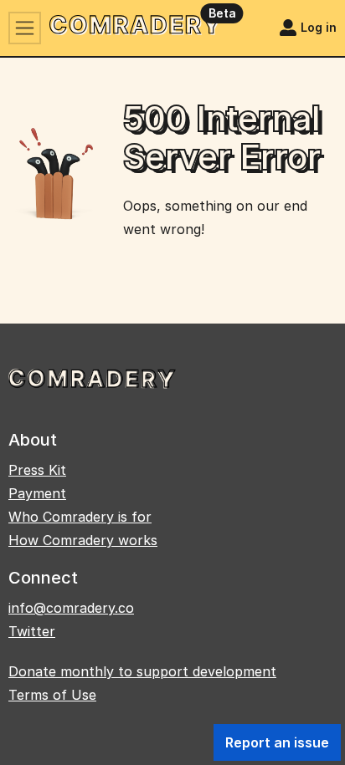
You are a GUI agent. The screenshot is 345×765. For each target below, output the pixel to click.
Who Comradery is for (80, 516)
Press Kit (37, 470)
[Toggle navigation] (24, 28)
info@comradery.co (71, 607)
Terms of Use (52, 694)
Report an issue (277, 742)
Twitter (31, 631)
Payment (37, 493)
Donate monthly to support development (142, 671)
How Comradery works (82, 540)
